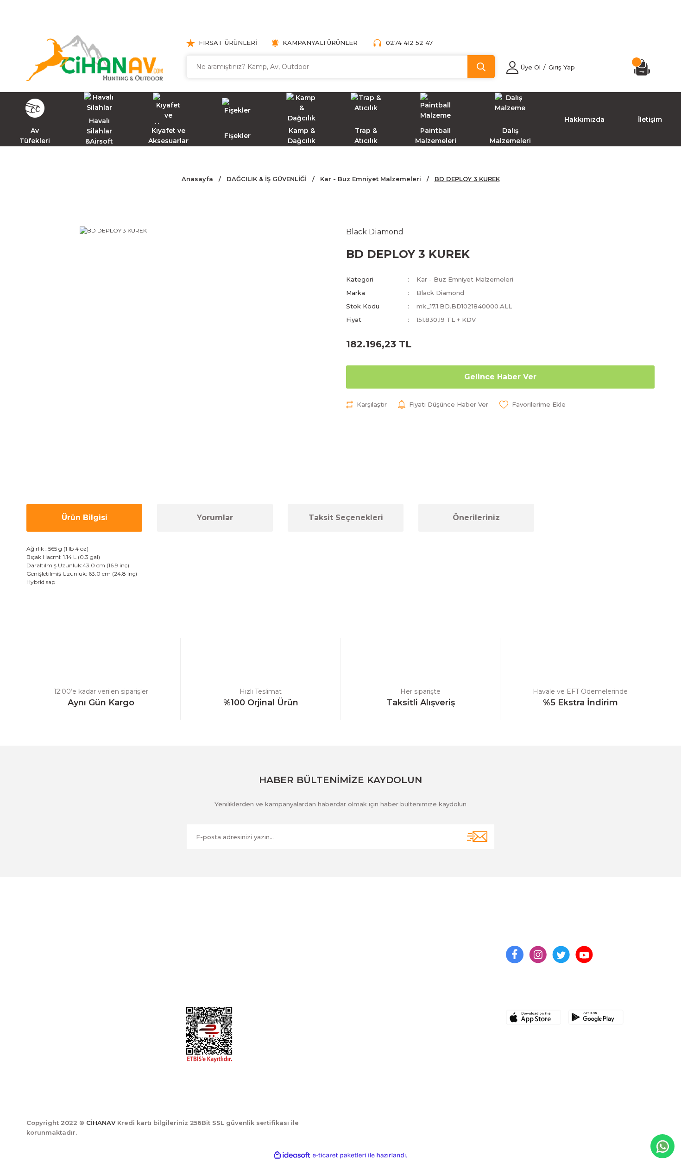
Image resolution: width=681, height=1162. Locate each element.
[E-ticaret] (339, 1155)
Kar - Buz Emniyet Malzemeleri (464, 279)
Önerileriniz (476, 517)
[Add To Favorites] (532, 404)
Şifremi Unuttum (213, 984)
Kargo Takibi (367, 1001)
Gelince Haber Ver (500, 376)
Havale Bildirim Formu (383, 984)
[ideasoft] (291, 1155)
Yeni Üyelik (203, 950)
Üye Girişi (201, 967)
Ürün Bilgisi (84, 517)
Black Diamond (440, 292)
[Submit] (477, 836)
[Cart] (644, 67)
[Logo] (95, 58)
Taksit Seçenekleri (346, 517)
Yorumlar (215, 517)
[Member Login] (512, 67)
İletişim (358, 950)
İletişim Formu (369, 967)
